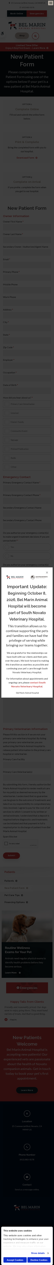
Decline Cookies (38, 1260)
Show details (38, 1253)
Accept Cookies (15, 1260)
